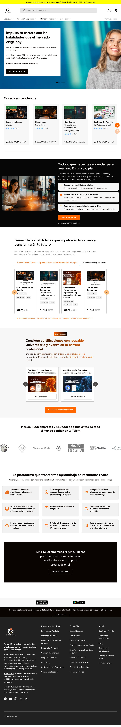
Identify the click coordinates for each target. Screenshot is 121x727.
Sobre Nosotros (76, 631)
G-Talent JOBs (105, 663)
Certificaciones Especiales (52, 667)
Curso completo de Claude (14, 123)
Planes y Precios (77, 672)
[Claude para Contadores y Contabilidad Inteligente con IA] (75, 112)
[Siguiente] (95, 384)
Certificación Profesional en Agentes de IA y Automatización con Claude (72, 293)
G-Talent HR (60, 615)
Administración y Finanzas (94, 262)
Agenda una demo (60, 571)
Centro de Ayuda (106, 631)
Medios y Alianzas (78, 640)
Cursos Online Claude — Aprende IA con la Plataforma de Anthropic (47, 262)
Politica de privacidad (79, 667)
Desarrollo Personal (49, 648)
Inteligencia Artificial (50, 631)
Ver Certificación (41, 397)
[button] (115, 10)
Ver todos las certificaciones (60, 410)
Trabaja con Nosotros (79, 662)
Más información (69, 217)
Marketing (45, 662)
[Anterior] (25, 384)
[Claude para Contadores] (46, 112)
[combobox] (58, 10)
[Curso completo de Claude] (16, 112)
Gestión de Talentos (50, 653)
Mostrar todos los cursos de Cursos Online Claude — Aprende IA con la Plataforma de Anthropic (53, 318)
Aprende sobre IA (17, 76)
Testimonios (75, 635)
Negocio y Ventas (49, 657)
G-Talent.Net (13, 716)
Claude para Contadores (40, 123)
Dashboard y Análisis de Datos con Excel (103, 123)
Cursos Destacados (49, 672)
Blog (101, 643)
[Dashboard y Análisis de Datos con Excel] (104, 112)
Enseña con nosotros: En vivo (82, 645)
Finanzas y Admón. (49, 635)
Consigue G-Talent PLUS (20, 69)
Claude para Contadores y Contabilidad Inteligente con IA (72, 126)
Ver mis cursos (111, 19)
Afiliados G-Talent (78, 657)
